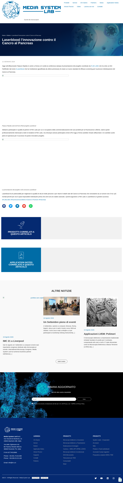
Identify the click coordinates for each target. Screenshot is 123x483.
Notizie (9, 35)
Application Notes (113, 3)
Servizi (75, 3)
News (102, 3)
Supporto (36, 455)
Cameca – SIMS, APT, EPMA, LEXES (74, 449)
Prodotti (66, 3)
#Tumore (35, 200)
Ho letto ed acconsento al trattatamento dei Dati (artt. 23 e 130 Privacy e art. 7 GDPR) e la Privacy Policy (59, 403)
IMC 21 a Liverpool (13, 341)
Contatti (99, 6)
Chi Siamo (83, 3)
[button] (4, 206)
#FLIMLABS (6, 200)
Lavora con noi (89, 6)
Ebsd (64, 464)
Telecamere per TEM (69, 458)
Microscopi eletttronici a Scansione (73, 440)
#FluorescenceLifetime (18, 200)
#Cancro (29, 200)
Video (79, 6)
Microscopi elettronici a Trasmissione (74, 443)
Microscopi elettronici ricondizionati (73, 452)
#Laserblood (20, 69)
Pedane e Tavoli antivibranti (101, 449)
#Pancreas (42, 200)
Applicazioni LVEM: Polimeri (100, 334)
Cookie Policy (44, 477)
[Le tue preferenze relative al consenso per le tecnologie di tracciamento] (120, 480)
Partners (93, 3)
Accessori (96, 443)
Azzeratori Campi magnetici (101, 452)
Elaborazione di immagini (70, 446)
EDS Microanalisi (68, 455)
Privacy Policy (36, 477)
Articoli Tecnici (69, 6)
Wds (94, 446)
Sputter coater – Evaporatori (101, 440)
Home (3, 35)
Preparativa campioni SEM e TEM (103, 455)
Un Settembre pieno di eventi (59, 322)
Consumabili (67, 461)
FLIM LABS (95, 66)
